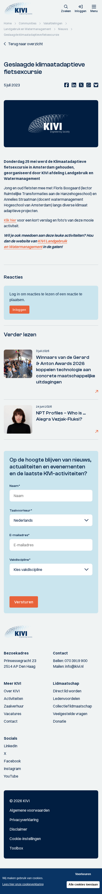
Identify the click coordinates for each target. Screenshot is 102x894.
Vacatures (12, 713)
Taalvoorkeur (20, 510)
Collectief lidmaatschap (72, 706)
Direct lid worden (67, 691)
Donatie (59, 721)
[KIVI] (20, 8)
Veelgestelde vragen (70, 713)
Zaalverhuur (14, 706)
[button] (66, 9)
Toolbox (16, 848)
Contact (11, 721)
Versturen (23, 602)
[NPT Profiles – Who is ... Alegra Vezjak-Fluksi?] (18, 419)
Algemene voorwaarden (29, 810)
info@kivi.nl (74, 666)
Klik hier (10, 220)
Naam (14, 486)
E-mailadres (19, 535)
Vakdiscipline (20, 560)
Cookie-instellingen (25, 838)
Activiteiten (13, 698)
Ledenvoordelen (66, 698)
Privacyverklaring (23, 819)
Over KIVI (12, 691)
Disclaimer (18, 829)
